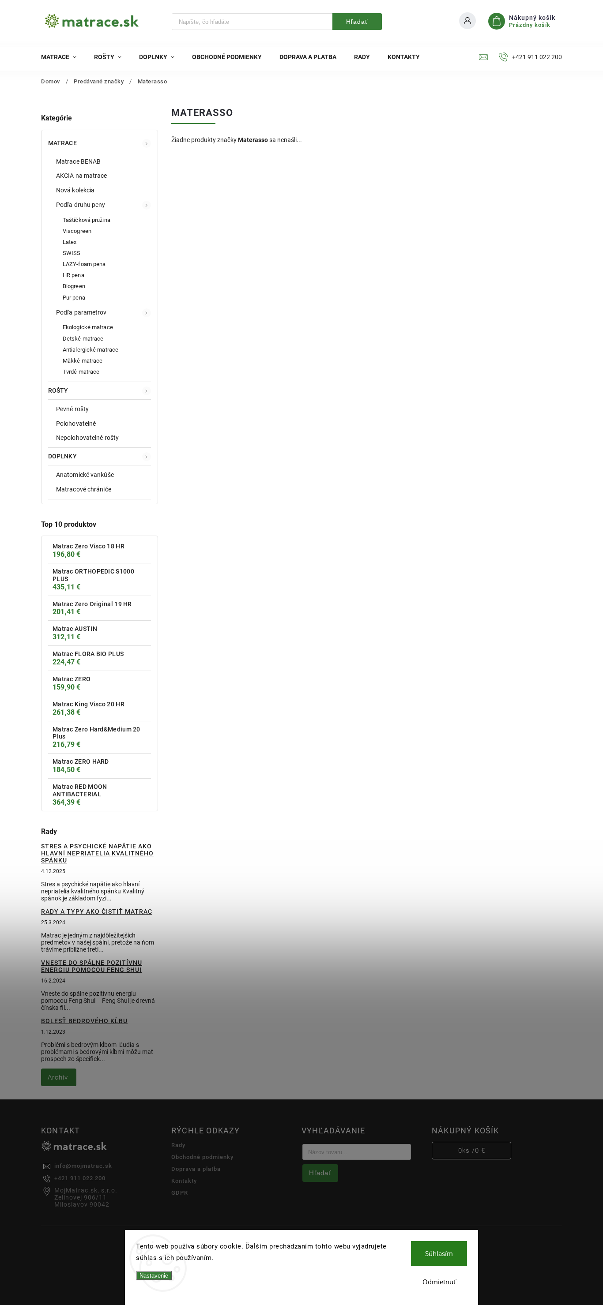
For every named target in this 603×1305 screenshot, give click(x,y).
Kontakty (184, 1181)
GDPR (179, 1192)
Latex (70, 242)
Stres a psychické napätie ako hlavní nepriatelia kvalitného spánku (97, 853)
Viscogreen (77, 231)
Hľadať (357, 21)
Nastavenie (153, 1275)
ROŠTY (58, 390)
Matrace (62, 142)
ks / (471, 1151)
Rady (178, 1145)
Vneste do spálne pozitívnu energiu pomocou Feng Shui (91, 966)
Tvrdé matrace (81, 371)
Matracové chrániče (83, 489)
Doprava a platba (196, 1169)
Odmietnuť (439, 1281)
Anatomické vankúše (85, 474)
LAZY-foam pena (84, 264)
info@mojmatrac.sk (83, 1165)
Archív (58, 1077)
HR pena (73, 275)
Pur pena (74, 297)
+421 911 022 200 (80, 1178)
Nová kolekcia (75, 190)
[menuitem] (63, 57)
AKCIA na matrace (81, 175)
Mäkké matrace (82, 360)
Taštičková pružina (86, 220)
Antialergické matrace (90, 349)
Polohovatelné (76, 423)
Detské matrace (83, 338)
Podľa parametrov (81, 312)
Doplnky (62, 456)
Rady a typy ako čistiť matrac (96, 911)
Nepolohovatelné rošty (87, 437)
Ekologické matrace (88, 327)
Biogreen (74, 286)
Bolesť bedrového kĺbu (84, 1020)
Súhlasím (439, 1253)
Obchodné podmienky (202, 1157)
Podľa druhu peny (81, 204)
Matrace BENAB (78, 161)
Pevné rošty (72, 408)
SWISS (72, 253)
